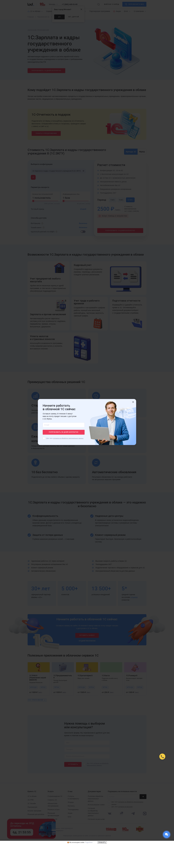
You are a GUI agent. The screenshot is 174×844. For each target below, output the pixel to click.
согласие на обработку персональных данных (68, 438)
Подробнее (89, 842)
